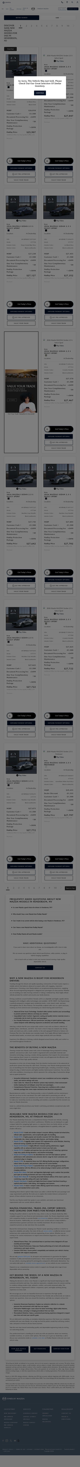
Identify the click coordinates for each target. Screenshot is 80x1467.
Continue (40, 93)
